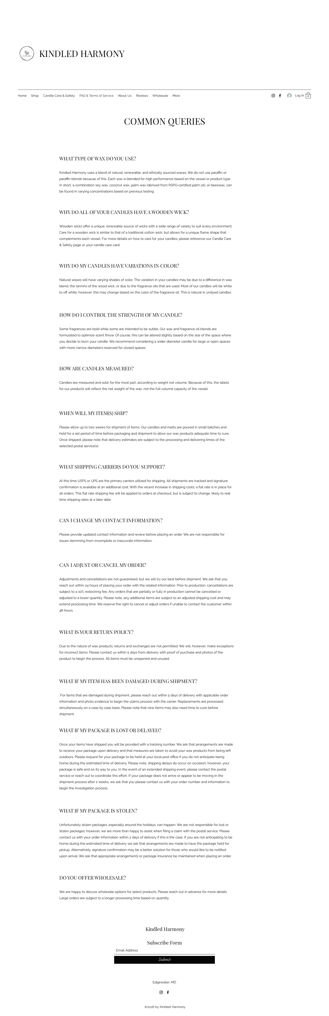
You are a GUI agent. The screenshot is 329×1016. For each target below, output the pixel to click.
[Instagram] (273, 95)
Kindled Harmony (165, 929)
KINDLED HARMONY (81, 53)
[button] (308, 95)
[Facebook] (280, 95)
